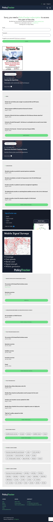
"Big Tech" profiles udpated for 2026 (14, 413)
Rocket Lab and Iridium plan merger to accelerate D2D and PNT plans (22, 101)
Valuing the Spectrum (11, 80)
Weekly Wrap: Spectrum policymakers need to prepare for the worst (21, 393)
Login (44, 4)
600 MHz (33, 473)
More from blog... (26, 419)
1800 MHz (35, 476)
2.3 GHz (23, 479)
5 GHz (25, 483)
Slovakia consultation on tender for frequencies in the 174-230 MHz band (23, 178)
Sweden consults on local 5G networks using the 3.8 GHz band (20, 198)
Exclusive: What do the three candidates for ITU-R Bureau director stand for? (24, 115)
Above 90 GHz (26, 458)
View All (26, 300)
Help (3, 508)
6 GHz (28, 452)
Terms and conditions (20, 504)
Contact (4, 506)
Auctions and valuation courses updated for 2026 (17, 399)
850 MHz (15, 476)
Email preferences (6, 509)
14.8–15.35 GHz (19, 455)
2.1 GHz (16, 479)
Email (3, 27)
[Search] (47, 8)
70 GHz (33, 455)
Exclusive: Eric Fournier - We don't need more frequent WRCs (20, 129)
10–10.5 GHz (10, 455)
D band (40, 458)
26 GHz (31, 483)
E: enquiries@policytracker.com (34, 504)
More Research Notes (26, 370)
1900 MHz (43, 476)
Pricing (3, 504)
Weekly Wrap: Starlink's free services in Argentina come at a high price (22, 406)
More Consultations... (26, 204)
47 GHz (27, 455)
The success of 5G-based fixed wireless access (16, 284)
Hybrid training (10, 74)
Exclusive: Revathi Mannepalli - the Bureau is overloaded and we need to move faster (26, 122)
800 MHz (9, 476)
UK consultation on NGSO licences (13, 315)
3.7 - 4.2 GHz (10, 483)
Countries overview (9, 357)
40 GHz (43, 483)
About (3, 503)
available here (35, 23)
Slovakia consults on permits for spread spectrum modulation (20, 171)
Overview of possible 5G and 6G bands (15, 452)
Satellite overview (9, 351)
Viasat (6, 364)
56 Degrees (16, 519)
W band (34, 458)
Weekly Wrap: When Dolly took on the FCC (15, 386)
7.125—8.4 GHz (35, 452)
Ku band (22, 434)
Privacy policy (18, 503)
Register (49, 4)
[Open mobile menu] (50, 7)
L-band (28, 476)
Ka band (29, 434)
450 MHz (26, 473)
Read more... (8, 287)
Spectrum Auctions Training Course (15, 149)
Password (4, 33)
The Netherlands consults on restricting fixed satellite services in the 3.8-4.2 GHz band (26, 191)
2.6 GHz (29, 479)
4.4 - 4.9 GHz (18, 483)
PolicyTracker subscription (30, 17)
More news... (26, 135)
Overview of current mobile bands (14, 473)
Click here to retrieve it (20, 38)
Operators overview (9, 292)
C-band (45, 434)
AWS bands (9, 479)
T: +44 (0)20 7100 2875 (33, 503)
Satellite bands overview (11, 434)
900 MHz (22, 476)
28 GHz (37, 483)
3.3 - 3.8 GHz (37, 479)
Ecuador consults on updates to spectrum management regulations (21, 184)
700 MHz (40, 473)
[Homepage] (20, 8)
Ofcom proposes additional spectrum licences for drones (18, 108)
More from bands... (26, 437)
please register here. (39, 21)
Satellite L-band (37, 434)
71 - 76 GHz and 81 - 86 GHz (13, 458)
